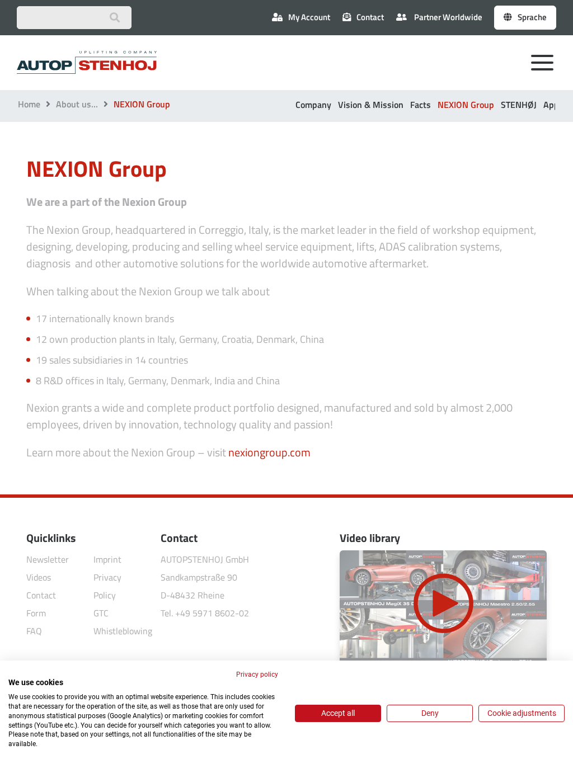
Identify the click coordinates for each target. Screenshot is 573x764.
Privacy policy (257, 674)
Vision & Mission (370, 104)
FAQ (34, 631)
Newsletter (47, 559)
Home (29, 104)
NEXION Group (466, 104)
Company (313, 104)
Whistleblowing (122, 631)
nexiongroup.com (269, 452)
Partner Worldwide (447, 17)
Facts (420, 104)
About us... (77, 104)
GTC (101, 613)
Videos (38, 577)
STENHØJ (519, 104)
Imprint (107, 559)
